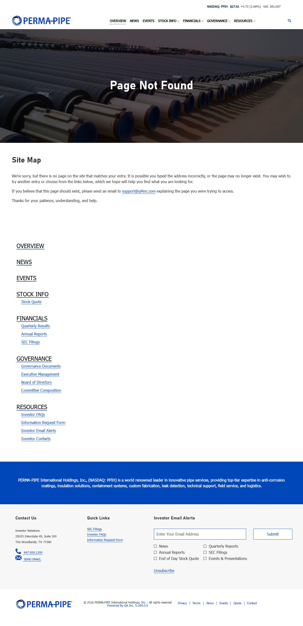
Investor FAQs (33, 414)
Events (26, 278)
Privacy (182, 603)
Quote (237, 603)
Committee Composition (41, 390)
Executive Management (40, 374)
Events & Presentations (228, 558)
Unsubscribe (164, 570)
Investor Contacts (35, 438)
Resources (32, 406)
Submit (273, 533)
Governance (34, 358)
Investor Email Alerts (38, 430)
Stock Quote (31, 301)
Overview (30, 245)
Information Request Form (43, 422)
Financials (32, 318)
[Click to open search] (288, 21)
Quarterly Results (35, 325)
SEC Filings (30, 341)
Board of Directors (36, 382)
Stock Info (33, 294)
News (24, 262)
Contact (252, 603)
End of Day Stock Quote (179, 558)
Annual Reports (34, 333)
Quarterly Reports (223, 546)
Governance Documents (41, 366)
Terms (196, 603)
